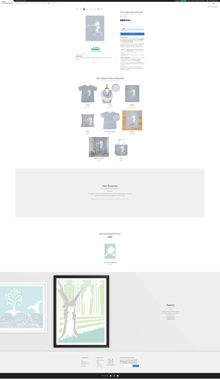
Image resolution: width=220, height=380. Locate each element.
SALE (38, 3)
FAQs (97, 361)
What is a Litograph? (213, 6)
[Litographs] (7, 2)
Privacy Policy (83, 366)
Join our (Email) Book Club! (212, 0)
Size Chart (98, 363)
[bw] (123, 20)
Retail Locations (84, 361)
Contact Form (98, 364)
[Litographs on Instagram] (117, 376)
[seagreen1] (128, 20)
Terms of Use (83, 364)
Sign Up (136, 365)
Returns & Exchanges (100, 360)
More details (137, 60)
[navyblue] (124, 20)
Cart (215, 3)
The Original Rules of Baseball (131, 12)
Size (121, 22)
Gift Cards (43, 3)
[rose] (130, 20)
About (82, 360)
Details (124, 37)
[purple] (126, 20)
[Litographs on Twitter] (110, 376)
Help (209, 3)
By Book (18, 3)
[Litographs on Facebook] (114, 376)
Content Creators (99, 366)
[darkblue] (121, 20)
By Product (25, 3)
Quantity (134, 22)
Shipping (124, 57)
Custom (33, 3)
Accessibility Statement (85, 363)
